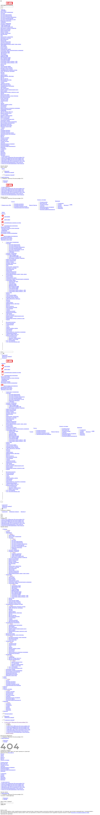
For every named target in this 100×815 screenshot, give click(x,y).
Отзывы (2, 774)
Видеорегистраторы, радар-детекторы (17, 637)
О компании (3, 773)
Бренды (2, 758)
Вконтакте (5, 180)
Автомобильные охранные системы (17, 606)
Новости (3, 757)
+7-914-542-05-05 (12, 162)
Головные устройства (16, 553)
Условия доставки (5, 765)
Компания (8, 703)
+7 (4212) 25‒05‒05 (12, 163)
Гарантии (3, 766)
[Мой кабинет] (1, 503)
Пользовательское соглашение (8, 767)
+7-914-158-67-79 (12, 159)
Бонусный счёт (4, 763)
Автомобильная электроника (15, 625)
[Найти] (2, 8)
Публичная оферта (5, 768)
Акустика (13, 540)
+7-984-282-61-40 (13, 161)
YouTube (5, 182)
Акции (2, 755)
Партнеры (3, 777)
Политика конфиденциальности (8, 769)
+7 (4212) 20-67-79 (5, 156)
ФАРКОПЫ (11, 657)
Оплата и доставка (10, 691)
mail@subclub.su (5, 177)
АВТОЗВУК (11, 535)
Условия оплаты (4, 762)
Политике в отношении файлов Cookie (80, 812)
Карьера (2, 776)
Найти (2, 804)
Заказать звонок (9, 733)
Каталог (8, 531)
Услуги (7, 680)
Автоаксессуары (12, 643)
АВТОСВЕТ (12, 577)
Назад (8, 530)
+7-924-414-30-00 (12, 158)
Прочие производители (16, 662)
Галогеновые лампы (16, 585)
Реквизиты (3, 778)
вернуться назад (4, 752)
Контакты (3, 779)
